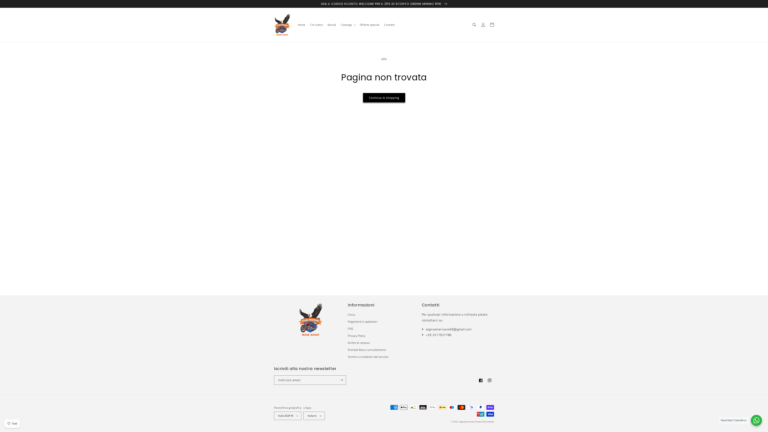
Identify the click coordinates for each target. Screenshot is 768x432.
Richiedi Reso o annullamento (367, 350)
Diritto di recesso (359, 343)
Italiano (312, 416)
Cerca (351, 314)
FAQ (350, 328)
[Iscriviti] (341, 380)
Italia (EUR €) (285, 416)
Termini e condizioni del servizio (368, 357)
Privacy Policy (356, 336)
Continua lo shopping (384, 97)
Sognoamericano (467, 421)
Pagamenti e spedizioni (362, 321)
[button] (347, 25)
